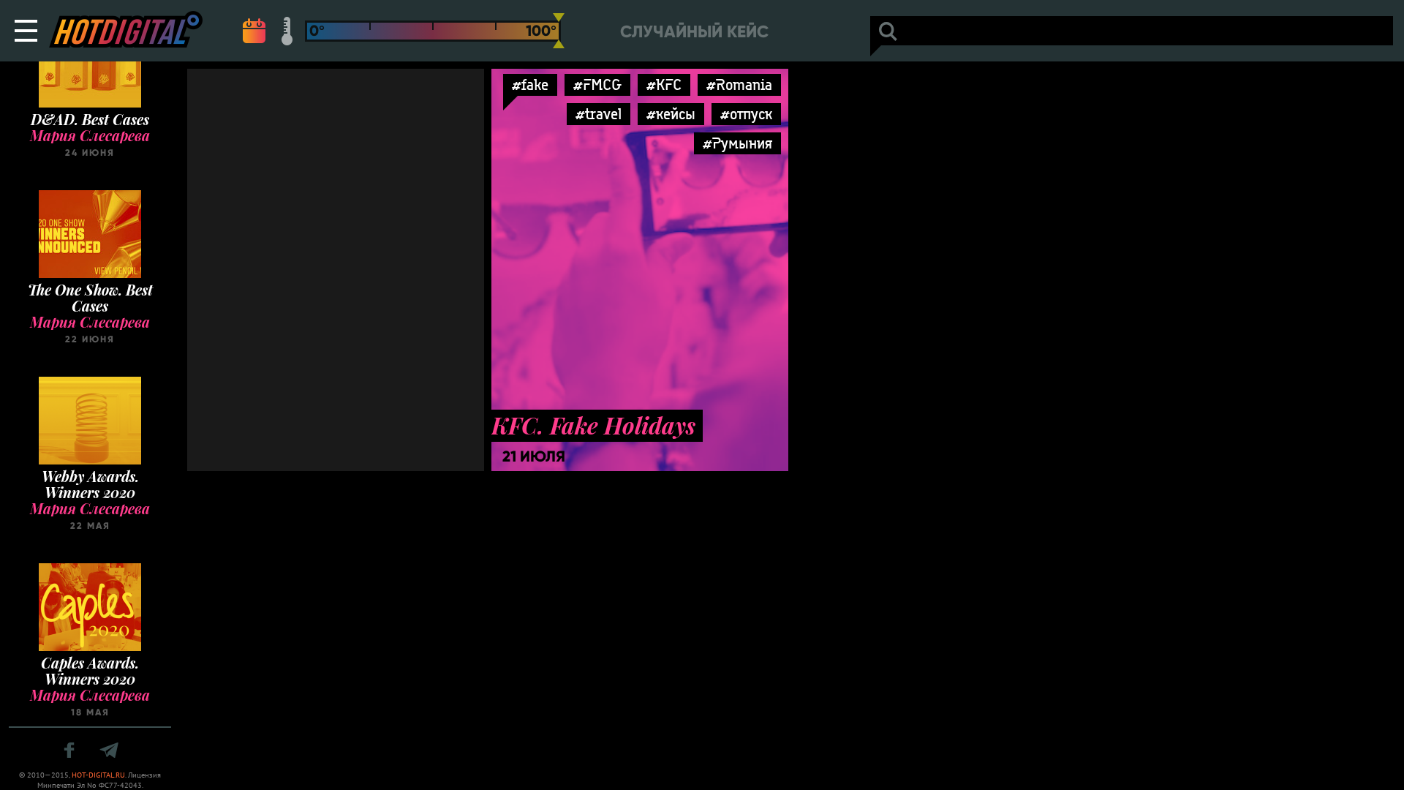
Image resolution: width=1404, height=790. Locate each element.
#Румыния (737, 143)
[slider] (558, 30)
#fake (530, 84)
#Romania (739, 84)
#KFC (664, 84)
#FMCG (597, 84)
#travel (598, 114)
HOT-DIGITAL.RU (98, 775)
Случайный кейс (694, 31)
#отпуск (746, 114)
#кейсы (670, 114)
